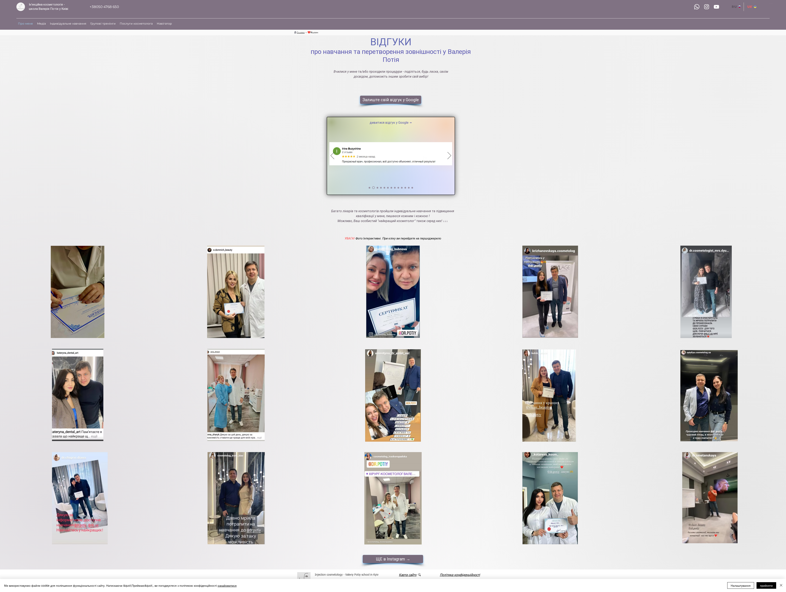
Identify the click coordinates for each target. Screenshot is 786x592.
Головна (301, 32)
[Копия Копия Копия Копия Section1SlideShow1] (384, 187)
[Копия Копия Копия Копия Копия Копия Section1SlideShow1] (405, 187)
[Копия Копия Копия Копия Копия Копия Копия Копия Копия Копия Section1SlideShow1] (402, 187)
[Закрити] (781, 585)
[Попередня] (332, 156)
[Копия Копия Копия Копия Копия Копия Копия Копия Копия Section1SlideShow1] (398, 187)
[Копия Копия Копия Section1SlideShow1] (380, 187)
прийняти (766, 585)
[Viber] (696, 6)
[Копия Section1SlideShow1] (373, 187)
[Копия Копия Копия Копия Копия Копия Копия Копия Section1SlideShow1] (395, 187)
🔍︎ (419, 575)
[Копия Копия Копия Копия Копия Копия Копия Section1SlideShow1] (391, 187)
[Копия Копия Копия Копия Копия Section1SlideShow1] (388, 187)
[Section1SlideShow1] (369, 187)
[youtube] (716, 6)
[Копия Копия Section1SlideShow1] (376, 187)
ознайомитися (227, 585)
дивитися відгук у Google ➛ (390, 123)
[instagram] (706, 6)
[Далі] (449, 156)
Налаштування (741, 585)
